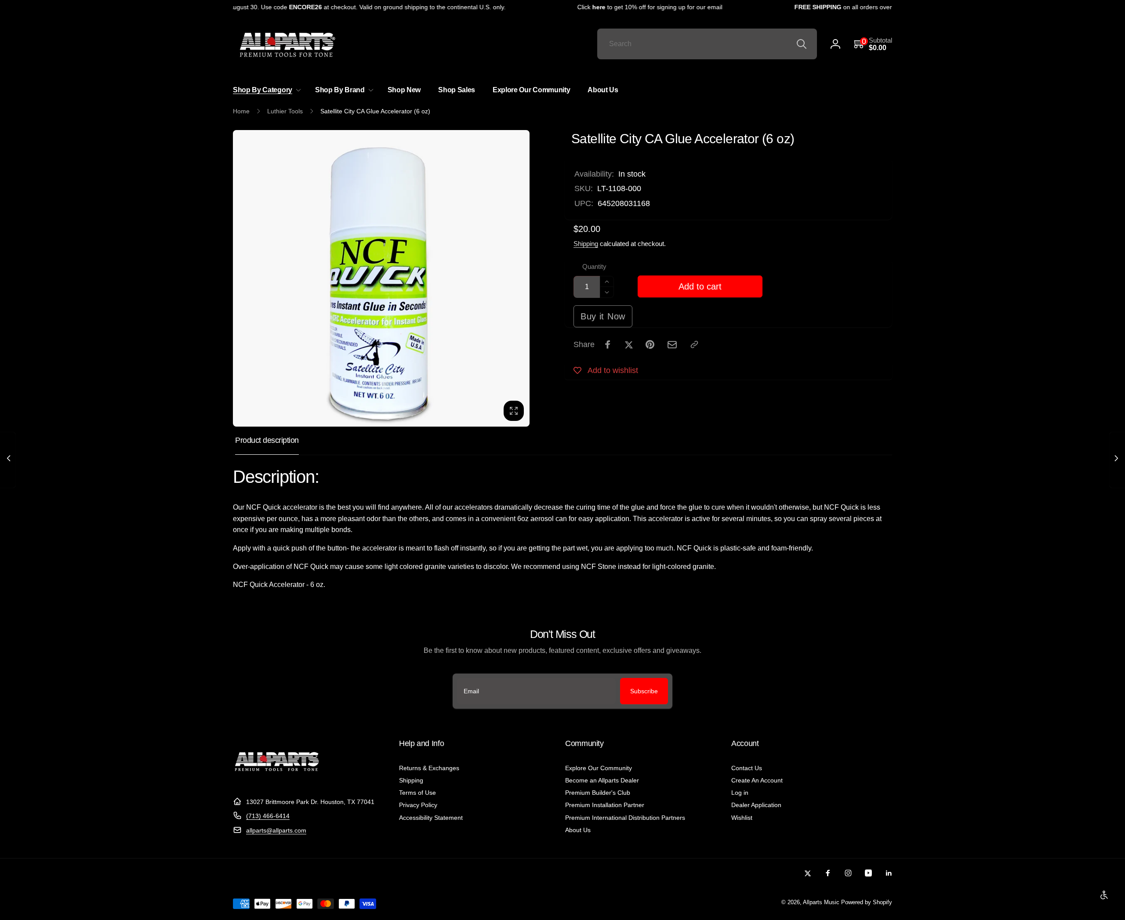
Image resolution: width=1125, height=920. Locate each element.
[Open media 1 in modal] (381, 278)
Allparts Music (821, 902)
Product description (267, 440)
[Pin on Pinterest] (650, 344)
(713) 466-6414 (268, 815)
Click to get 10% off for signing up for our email (638, 7)
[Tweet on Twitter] (628, 344)
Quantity (594, 266)
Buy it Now (603, 316)
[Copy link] (694, 344)
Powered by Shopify (866, 902)
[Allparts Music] (277, 780)
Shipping (585, 243)
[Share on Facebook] (607, 344)
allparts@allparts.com (276, 830)
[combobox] (707, 44)
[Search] (801, 44)
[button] (873, 44)
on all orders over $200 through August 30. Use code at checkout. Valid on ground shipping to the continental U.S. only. (287, 7)
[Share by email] (672, 344)
